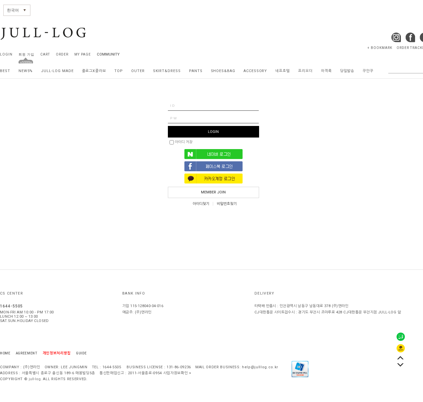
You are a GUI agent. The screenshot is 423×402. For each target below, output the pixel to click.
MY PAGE (82, 54)
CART (45, 54)
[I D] (213, 106)
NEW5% (26, 71)
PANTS (196, 71)
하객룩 (326, 71)
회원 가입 (26, 54)
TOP (118, 71)
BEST (5, 71)
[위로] (400, 357)
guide (81, 353)
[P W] (213, 118)
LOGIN (6, 54)
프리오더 (305, 71)
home (5, 353)
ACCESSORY (255, 71)
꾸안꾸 (368, 71)
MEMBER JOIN (213, 192)
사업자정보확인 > (177, 373)
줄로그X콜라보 (94, 71)
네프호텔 (282, 71)
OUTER (138, 71)
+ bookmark (379, 48)
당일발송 (347, 71)
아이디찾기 (201, 204)
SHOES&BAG (223, 71)
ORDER (62, 54)
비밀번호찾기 (227, 204)
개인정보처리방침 (57, 353)
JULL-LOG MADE (57, 71)
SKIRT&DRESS (167, 71)
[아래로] (400, 365)
